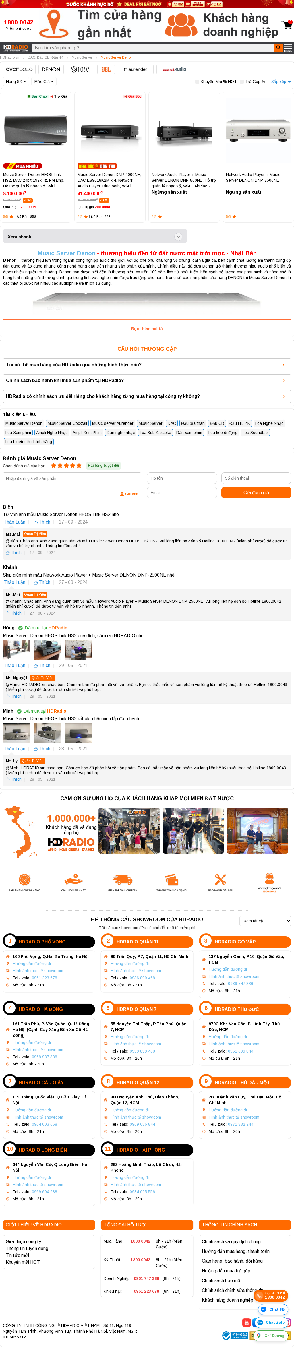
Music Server (151, 423)
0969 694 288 (44, 1191)
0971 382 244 (240, 1124)
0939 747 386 (240, 983)
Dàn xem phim (189, 432)
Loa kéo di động (222, 432)
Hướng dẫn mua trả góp (226, 1270)
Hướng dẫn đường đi (32, 963)
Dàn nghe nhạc (121, 432)
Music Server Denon (66, 253)
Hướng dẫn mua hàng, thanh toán (236, 1251)
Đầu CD (217, 423)
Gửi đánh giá (256, 492)
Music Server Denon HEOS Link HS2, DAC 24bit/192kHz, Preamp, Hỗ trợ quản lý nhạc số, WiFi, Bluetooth (33, 180)
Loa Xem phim (18, 432)
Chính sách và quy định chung (231, 1241)
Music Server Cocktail (67, 423)
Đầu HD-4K (239, 423)
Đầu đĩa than (193, 423)
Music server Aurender (113, 423)
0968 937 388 (44, 1057)
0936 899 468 (142, 978)
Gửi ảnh (131, 494)
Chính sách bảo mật (222, 1280)
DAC (172, 423)
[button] (100, 25)
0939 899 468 (142, 1051)
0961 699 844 (240, 1051)
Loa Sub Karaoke (155, 432)
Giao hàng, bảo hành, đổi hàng (232, 1261)
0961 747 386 (146, 1278)
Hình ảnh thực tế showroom (38, 970)
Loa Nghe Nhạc (269, 423)
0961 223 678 (44, 978)
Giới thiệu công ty (23, 1241)
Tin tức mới (17, 1255)
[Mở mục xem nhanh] (178, 237)
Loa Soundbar (255, 432)
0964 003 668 (44, 1124)
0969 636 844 (142, 1124)
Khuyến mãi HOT (23, 1262)
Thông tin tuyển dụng (27, 1248)
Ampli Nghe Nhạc (51, 432)
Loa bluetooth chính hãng (28, 441)
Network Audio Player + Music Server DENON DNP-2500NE (253, 177)
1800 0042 (140, 1241)
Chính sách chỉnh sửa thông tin (232, 1290)
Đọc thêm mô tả (147, 328)
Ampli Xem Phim (87, 432)
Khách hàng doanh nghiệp (227, 1300)
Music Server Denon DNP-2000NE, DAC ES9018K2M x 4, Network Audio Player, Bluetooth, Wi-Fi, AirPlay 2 (109, 180)
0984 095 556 (142, 1191)
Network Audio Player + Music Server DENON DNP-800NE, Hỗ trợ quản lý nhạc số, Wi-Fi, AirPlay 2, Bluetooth (184, 180)
